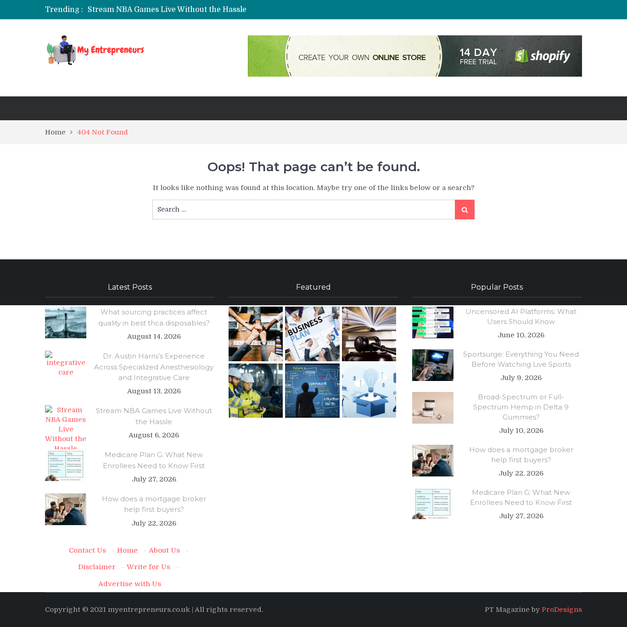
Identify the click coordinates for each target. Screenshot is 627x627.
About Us (164, 550)
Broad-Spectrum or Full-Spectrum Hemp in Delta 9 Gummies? (521, 406)
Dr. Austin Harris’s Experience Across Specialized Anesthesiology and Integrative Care (153, 367)
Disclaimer (97, 567)
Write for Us (148, 567)
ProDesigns (562, 609)
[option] (227, 10)
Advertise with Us (129, 584)
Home (127, 550)
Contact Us (87, 550)
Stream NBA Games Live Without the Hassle (167, 10)
